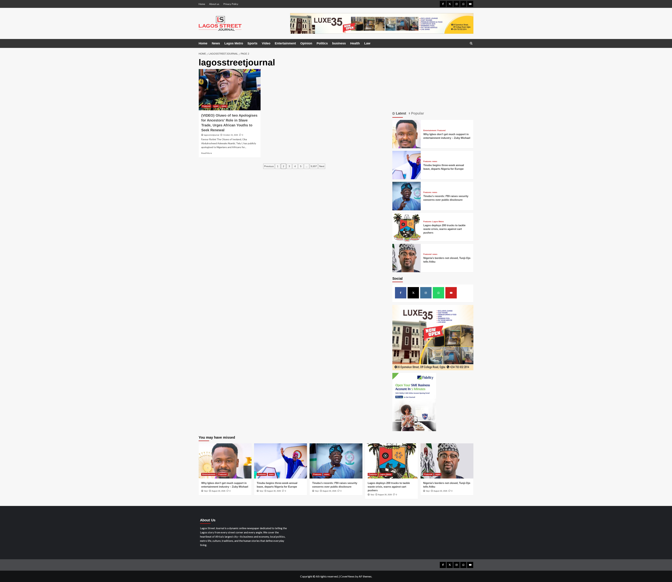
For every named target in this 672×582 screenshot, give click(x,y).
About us (214, 3)
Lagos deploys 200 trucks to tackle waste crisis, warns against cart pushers (444, 229)
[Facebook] (443, 4)
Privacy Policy (230, 3)
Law (367, 43)
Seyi (206, 491)
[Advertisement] (433, 82)
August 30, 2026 (218, 491)
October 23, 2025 (230, 135)
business (339, 43)
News (216, 43)
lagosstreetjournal (211, 135)
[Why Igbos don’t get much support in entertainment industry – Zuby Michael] (406, 133)
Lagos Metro (233, 43)
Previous (269, 166)
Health (355, 43)
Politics (322, 43)
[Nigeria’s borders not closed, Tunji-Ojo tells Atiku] (406, 257)
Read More (206, 153)
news (216, 106)
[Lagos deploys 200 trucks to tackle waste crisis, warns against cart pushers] (406, 226)
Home (202, 3)
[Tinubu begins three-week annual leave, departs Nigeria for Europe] (406, 164)
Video (266, 43)
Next (321, 166)
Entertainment (285, 43)
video (223, 106)
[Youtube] (470, 4)
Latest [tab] (400, 113)
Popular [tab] (417, 113)
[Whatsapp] (463, 4)
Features (427, 161)
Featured (206, 106)
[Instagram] (456, 4)
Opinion (306, 43)
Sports (252, 43)
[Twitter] (450, 4)
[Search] (471, 43)
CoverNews (347, 576)
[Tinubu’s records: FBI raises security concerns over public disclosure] (406, 195)
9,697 (314, 166)
